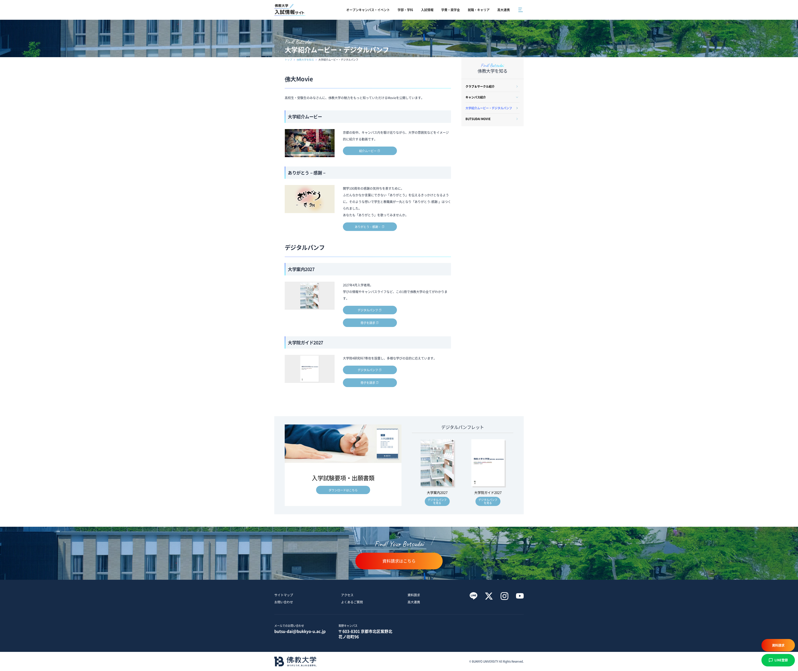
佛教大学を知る (305, 60)
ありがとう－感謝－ (368, 226)
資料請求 (414, 595)
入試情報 (427, 9)
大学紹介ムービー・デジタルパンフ (489, 108)
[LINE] (473, 596)
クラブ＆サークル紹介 (480, 86)
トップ (288, 60)
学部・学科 (405, 9)
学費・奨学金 (450, 9)
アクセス (347, 595)
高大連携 (503, 9)
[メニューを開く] (521, 10)
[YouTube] (520, 596)
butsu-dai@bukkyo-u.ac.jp (300, 631)
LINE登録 (781, 660)
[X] (489, 596)
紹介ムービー (368, 151)
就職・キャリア (479, 9)
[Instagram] (504, 596)
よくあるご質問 (352, 602)
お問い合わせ (283, 602)
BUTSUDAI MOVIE (478, 119)
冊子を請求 (368, 323)
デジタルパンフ (368, 310)
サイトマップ (283, 595)
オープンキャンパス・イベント (368, 9)
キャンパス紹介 (476, 97)
